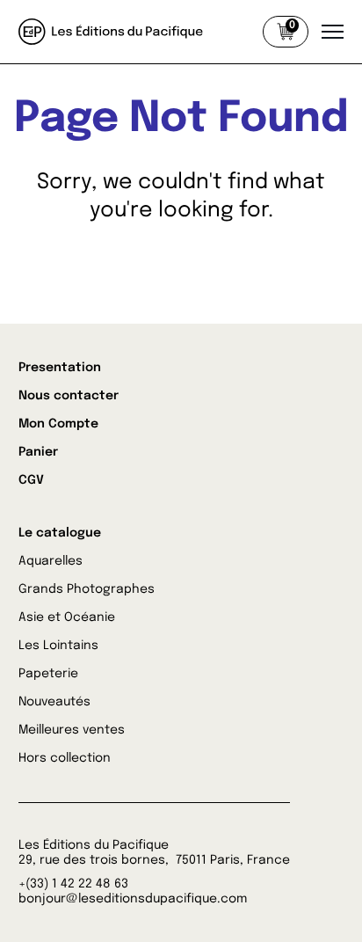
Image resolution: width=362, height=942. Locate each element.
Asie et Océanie (66, 617)
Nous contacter (68, 396)
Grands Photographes (86, 589)
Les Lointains (58, 645)
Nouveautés (54, 702)
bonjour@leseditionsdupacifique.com (132, 899)
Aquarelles (50, 561)
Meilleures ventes (71, 730)
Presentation (59, 367)
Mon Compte (58, 424)
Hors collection (64, 758)
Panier (38, 452)
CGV (31, 480)
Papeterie (48, 674)
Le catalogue (59, 533)
